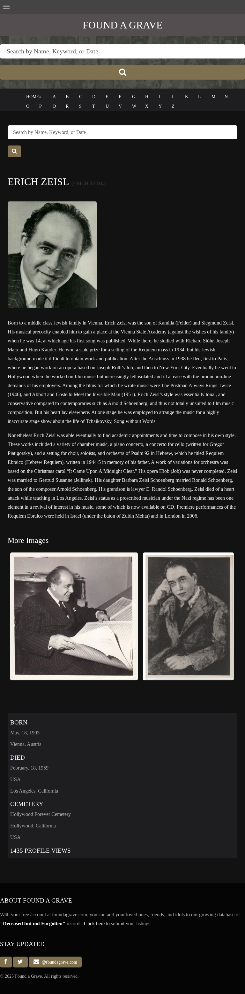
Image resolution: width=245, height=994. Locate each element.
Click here (94, 923)
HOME (32, 96)
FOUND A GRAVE (123, 25)
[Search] (122, 72)
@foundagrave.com (58, 962)
